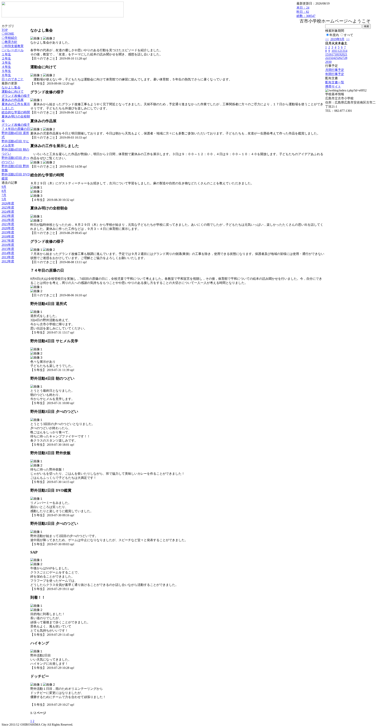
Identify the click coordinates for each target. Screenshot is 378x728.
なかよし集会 (11, 87)
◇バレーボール (13, 50)
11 (336, 50)
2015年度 (8, 249)
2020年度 (8, 228)
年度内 (334, 35)
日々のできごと (13, 79)
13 (342, 50)
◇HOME (8, 33)
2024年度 (8, 211)
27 (342, 58)
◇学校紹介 (9, 37)
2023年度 (8, 215)
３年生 (6, 62)
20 (342, 54)
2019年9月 (337, 39)
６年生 (6, 75)
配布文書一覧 (334, 82)
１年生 (6, 54)
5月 (4, 199)
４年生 (6, 66)
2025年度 (8, 207)
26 (339, 58)
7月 (4, 195)
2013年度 (8, 257)
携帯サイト (333, 86)
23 (330, 58)
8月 (4, 191)
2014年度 (8, 253)
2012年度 (8, 261)
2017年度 (8, 240)
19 (339, 54)
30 (330, 61)
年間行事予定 (334, 74)
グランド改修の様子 (16, 95)
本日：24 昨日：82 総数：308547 (305, 12)
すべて (348, 35)
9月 (4, 186)
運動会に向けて (13, 91)
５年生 (6, 71)
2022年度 (8, 220)
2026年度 (8, 203)
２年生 (6, 58)
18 (336, 54)
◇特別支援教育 (13, 46)
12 (339, 50)
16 (330, 54)
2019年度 (8, 232)
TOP (5, 30)
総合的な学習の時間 (16, 112)
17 (333, 54)
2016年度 (8, 244)
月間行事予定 (334, 70)
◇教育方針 (9, 42)
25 (336, 58)
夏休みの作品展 (13, 100)
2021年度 (8, 224)
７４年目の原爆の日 (16, 128)
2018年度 (8, 236)
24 (333, 58)
